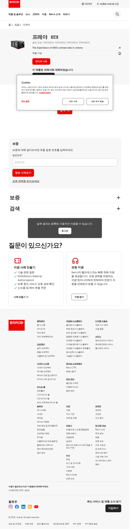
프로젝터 (41, 344)
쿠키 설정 (25, 101)
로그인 (64, 230)
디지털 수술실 (101, 321)
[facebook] (17, 507)
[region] (65, 93)
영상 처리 (70, 379)
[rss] (30, 507)
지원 (44, 14)
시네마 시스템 (43, 364)
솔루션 (40, 406)
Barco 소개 (54, 14)
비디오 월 (41, 387)
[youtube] (36, 507)
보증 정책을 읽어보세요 (25, 181)
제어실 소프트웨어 (74, 364)
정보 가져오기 (23, 172)
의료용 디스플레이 (74, 321)
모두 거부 (73, 102)
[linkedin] (23, 507)
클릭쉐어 (41, 321)
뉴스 (28, 14)
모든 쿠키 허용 (97, 102)
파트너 (66, 14)
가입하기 (113, 508)
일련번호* (17, 155)
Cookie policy (45, 93)
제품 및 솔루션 (16, 14)
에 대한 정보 (100, 426)
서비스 (98, 337)
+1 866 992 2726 (19, 490)
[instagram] (10, 507)
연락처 (36, 14)
